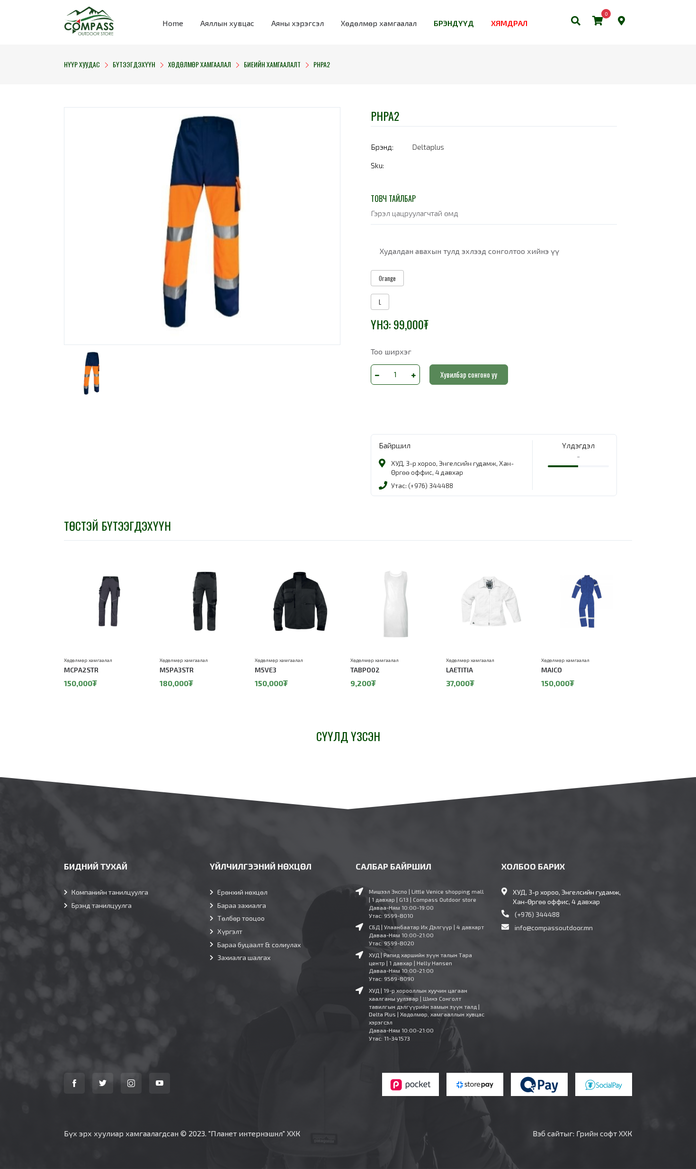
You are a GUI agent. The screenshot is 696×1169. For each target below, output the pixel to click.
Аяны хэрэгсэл (297, 22)
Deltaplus (428, 146)
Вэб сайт (548, 1133)
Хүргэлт (229, 931)
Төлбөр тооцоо (241, 918)
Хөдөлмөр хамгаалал (379, 22)
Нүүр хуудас (82, 64)
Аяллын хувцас (227, 22)
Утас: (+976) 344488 (422, 485)
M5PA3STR (177, 670)
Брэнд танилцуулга (101, 905)
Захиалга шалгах (243, 957)
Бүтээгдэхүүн (134, 64)
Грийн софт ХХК (604, 1133)
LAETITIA (459, 670)
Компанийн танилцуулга (109, 892)
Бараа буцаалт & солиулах (259, 945)
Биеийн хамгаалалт (272, 64)
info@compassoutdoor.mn (554, 928)
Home (172, 22)
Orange (387, 278)
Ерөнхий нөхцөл (242, 892)
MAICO (551, 670)
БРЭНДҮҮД (454, 22)
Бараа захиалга (241, 905)
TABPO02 (365, 670)
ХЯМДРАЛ (509, 22)
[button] (576, 22)
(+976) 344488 (537, 914)
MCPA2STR (81, 670)
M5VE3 (266, 670)
